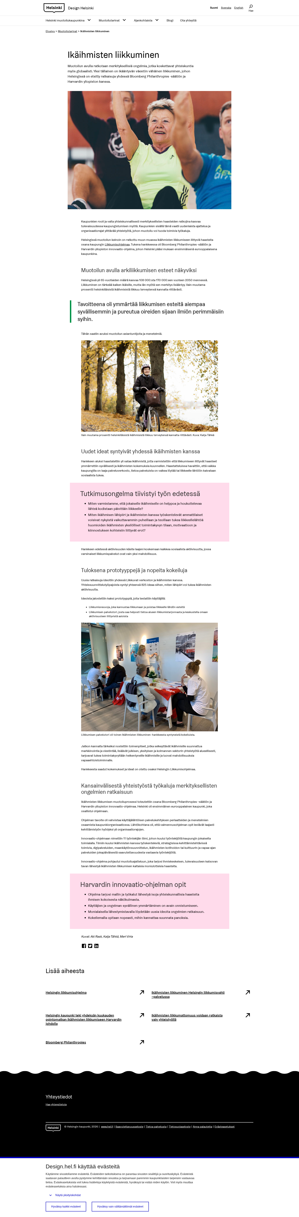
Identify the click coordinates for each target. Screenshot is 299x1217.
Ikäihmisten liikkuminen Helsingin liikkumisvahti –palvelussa (188, 994)
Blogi (170, 20)
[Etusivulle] (54, 8)
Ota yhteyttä (188, 20)
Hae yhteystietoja (56, 1104)
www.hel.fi (107, 1126)
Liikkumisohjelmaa (117, 244)
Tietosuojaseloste (180, 1126)
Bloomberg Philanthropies (66, 1042)
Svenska (226, 8)
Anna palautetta (202, 1126)
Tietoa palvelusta (156, 1126)
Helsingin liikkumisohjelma (66, 992)
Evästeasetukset (225, 1126)
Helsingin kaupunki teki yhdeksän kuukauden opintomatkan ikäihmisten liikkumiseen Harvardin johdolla (83, 1019)
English (238, 8)
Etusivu (50, 31)
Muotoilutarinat (109, 20)
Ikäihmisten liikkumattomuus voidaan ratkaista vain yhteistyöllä (187, 1017)
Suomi (214, 8)
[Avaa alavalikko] (89, 20)
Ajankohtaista (143, 20)
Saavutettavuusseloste (129, 1126)
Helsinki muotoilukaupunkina (65, 20)
